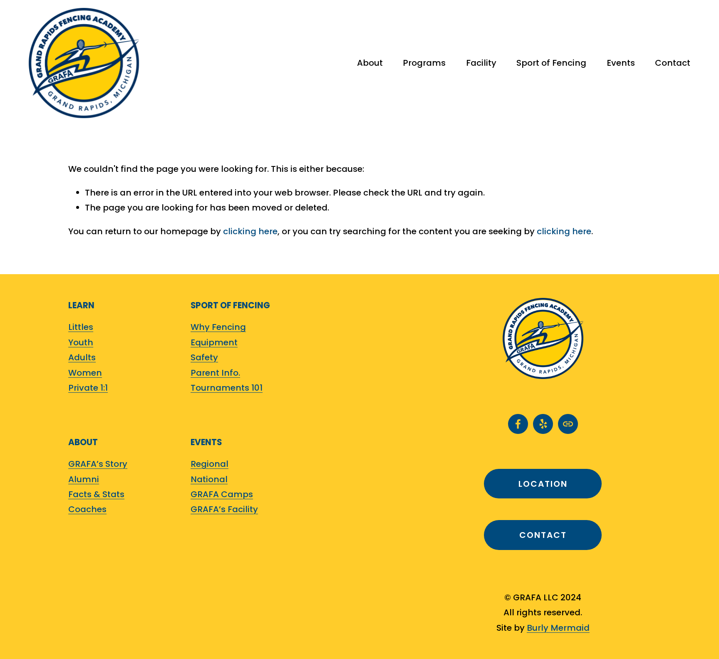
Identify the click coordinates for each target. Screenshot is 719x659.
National (209, 479)
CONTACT (543, 535)
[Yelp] (543, 424)
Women (85, 373)
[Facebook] (518, 424)
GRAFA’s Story (97, 464)
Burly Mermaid (558, 628)
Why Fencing (218, 327)
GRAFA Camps (222, 494)
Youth (80, 342)
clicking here (250, 231)
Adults (82, 357)
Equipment (214, 342)
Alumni (83, 479)
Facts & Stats (96, 494)
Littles (80, 327)
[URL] (568, 424)
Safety (204, 357)
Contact (672, 63)
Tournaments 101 (227, 388)
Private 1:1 (88, 388)
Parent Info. (215, 373)
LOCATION (543, 484)
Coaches (87, 509)
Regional (209, 464)
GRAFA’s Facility (224, 509)
